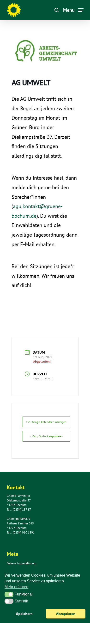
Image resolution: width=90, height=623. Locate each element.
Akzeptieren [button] (65, 614)
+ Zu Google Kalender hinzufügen (46, 422)
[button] (9, 594)
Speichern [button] (24, 614)
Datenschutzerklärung (21, 563)
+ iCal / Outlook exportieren (46, 436)
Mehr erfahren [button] (16, 587)
